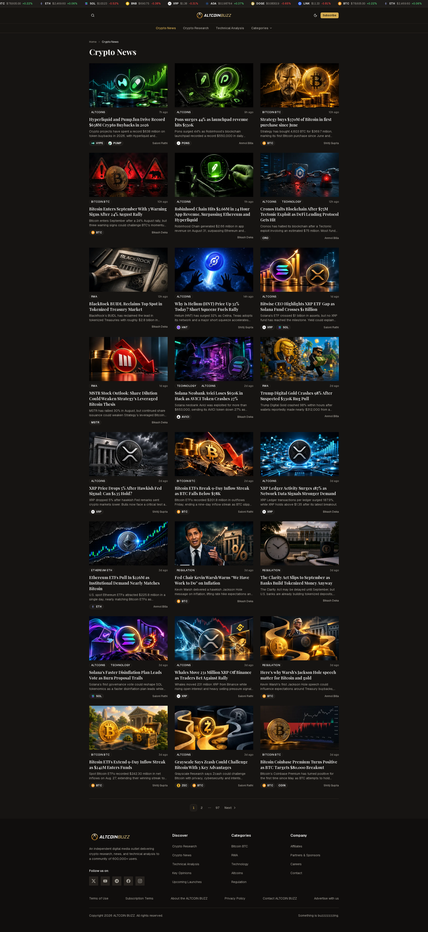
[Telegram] (116, 881)
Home (93, 42)
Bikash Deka (160, 232)
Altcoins (98, 112)
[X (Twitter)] (93, 881)
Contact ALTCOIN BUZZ (280, 898)
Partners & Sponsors (305, 855)
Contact (296, 873)
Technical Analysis (230, 28)
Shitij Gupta (331, 143)
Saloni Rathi (160, 143)
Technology (291, 202)
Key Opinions (181, 873)
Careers (296, 864)
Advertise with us (326, 898)
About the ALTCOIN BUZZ (189, 898)
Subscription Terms (139, 898)
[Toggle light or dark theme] (315, 15)
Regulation (186, 570)
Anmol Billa (246, 143)
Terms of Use (98, 898)
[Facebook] (128, 881)
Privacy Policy (235, 898)
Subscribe (329, 15)
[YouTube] (105, 881)
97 (218, 808)
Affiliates (296, 846)
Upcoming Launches (187, 882)
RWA (94, 296)
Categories (259, 28)
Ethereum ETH (101, 570)
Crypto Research (196, 28)
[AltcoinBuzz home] (214, 15)
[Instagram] (140, 881)
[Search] (92, 15)
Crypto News (166, 28)
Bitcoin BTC (271, 112)
